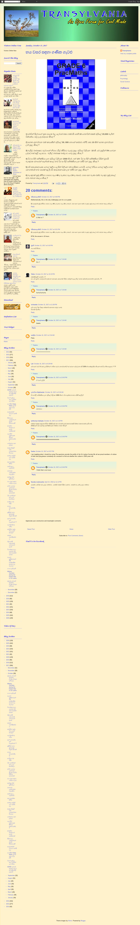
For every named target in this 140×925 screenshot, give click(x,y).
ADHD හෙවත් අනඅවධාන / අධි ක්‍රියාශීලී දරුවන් (12, 392)
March (10, 368)
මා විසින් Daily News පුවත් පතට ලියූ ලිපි (11, 406)
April (9, 371)
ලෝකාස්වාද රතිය (11, 525)
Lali (32, 364)
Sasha (33, 451)
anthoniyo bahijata (37, 421)
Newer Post (31, 529)
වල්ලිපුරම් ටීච (17, 235)
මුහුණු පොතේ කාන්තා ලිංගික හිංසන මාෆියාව (12, 583)
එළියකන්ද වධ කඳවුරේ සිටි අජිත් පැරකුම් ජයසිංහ (17, 147)
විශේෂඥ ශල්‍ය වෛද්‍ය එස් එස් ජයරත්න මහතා (12, 552)
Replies (35, 211)
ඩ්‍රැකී (32, 245)
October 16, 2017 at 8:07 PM (45, 451)
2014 (8, 352)
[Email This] (57, 183)
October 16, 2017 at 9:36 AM (54, 392)
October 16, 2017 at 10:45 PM (57, 377)
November (11, 589)
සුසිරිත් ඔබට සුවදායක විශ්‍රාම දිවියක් (12, 514)
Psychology (124, 78)
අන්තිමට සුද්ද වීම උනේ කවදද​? (11, 530)
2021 (8, 604)
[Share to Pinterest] (65, 183)
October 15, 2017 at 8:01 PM (51, 229)
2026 (8, 618)
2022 (8, 607)
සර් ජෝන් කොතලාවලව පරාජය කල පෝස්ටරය (17, 216)
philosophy (123, 75)
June (9, 376)
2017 (8, 360)
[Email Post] (52, 183)
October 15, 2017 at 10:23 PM (45, 274)
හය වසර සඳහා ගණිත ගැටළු (12, 482)
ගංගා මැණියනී (11, 568)
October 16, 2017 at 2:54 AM (45, 335)
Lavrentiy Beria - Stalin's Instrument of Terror (17, 171)
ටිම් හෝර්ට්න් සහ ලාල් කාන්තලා (11, 497)
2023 (8, 610)
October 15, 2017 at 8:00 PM (51, 197)
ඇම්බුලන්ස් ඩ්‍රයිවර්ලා (10, 478)
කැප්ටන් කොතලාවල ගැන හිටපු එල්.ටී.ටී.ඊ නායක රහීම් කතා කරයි (16, 103)
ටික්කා (33, 274)
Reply (33, 206)
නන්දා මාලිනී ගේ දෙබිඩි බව (11, 457)
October (10, 387)
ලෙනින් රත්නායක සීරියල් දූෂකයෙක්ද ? (11, 437)
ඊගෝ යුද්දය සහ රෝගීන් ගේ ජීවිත (11, 399)
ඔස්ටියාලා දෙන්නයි (10, 467)
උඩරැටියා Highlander (38, 392)
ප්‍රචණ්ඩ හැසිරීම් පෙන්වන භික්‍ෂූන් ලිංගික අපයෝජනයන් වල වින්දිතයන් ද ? (13, 193)
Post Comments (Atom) (75, 535)
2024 (8, 612)
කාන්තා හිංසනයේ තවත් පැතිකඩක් (11, 428)
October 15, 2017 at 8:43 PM (43, 245)
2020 (8, 601)
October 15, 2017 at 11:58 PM (47, 304)
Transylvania (40, 214)
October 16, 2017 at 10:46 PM (57, 406)
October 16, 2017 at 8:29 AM (43, 364)
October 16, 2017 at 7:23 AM (57, 214)
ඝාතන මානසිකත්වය (11, 537)
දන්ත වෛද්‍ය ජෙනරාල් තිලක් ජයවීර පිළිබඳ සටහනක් (12, 489)
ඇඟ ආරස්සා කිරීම (11, 463)
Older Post (111, 529)
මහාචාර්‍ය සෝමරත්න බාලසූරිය (11, 472)
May (9, 373)
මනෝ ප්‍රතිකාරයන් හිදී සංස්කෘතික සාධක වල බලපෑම (11, 562)
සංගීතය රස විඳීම (10, 502)
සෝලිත (33, 335)
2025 (8, 615)
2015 (8, 354)
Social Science (125, 82)
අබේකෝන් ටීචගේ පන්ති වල (12, 413)
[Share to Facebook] (63, 183)
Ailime (70, 921)
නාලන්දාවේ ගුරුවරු (16, 255)
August (10, 382)
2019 (8, 598)
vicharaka (34, 304)
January (10, 362)
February (11, 365)
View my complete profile (128, 53)
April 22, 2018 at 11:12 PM (53, 482)
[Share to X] (61, 183)
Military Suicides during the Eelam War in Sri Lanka (12, 575)
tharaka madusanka (37, 482)
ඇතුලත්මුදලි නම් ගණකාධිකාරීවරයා (11, 450)
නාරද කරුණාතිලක (11, 507)
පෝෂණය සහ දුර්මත (11, 444)
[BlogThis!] (59, 183)
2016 (8, 357)
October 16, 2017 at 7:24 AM (57, 259)
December (11, 592)
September (11, 385)
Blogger (83, 921)
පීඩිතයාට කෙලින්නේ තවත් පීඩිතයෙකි (11, 420)
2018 (8, 596)
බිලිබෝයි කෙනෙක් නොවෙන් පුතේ (11, 544)
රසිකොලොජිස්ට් (36, 197)
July (9, 379)
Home (71, 529)
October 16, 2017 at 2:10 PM (53, 421)
